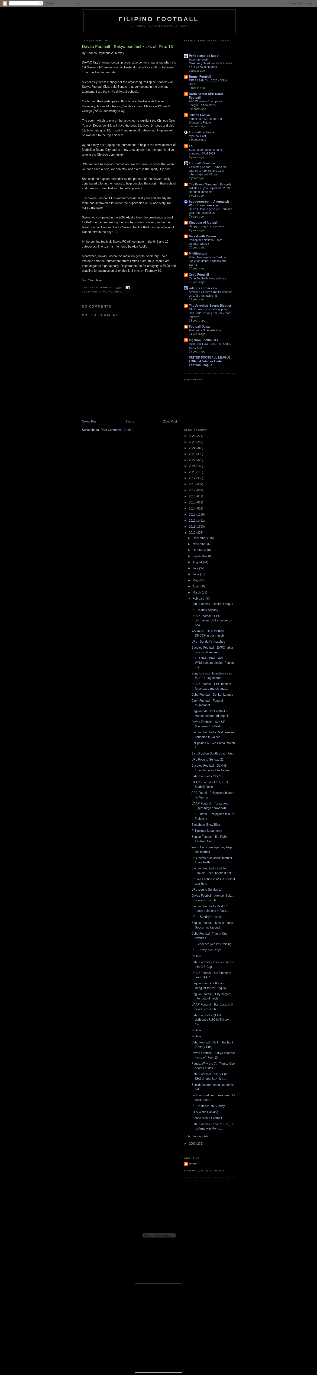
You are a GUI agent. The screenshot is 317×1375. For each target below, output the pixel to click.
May (196, 580)
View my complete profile (204, 1170)
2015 (192, 502)
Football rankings (201, 132)
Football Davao (199, 326)
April (196, 586)
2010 (192, 532)
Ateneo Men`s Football (206, 1118)
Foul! (192, 146)
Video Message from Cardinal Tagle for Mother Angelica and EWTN (207, 261)
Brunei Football (200, 76)
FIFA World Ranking (204, 1112)
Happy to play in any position (207, 226)
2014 (192, 508)
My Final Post (197, 136)
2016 (192, 496)
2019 (192, 478)
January (198, 1136)
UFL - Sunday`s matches (208, 641)
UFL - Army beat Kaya (206, 950)
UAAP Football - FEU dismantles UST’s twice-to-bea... (211, 620)
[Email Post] (127, 287)
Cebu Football (199, 274)
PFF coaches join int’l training (211, 944)
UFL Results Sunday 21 (207, 759)
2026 (192, 436)
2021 (192, 466)
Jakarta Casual (199, 115)
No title (196, 956)
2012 (192, 520)
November (200, 544)
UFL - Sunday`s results (207, 917)
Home (130, 421)
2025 (192, 442)
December (200, 538)
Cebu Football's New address (207, 278)
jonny (193, 1163)
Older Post (170, 421)
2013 (192, 514)
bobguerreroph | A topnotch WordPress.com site (209, 203)
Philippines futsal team (206, 830)
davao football (111, 291)
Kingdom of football (203, 222)
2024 (192, 448)
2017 (192, 490)
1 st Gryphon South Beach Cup (212, 753)
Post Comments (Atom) (117, 430)
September (200, 556)
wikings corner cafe (203, 288)
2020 (192, 472)
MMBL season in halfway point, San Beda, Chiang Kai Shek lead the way (209, 313)
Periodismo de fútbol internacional (204, 57)
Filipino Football (159, 19)
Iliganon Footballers (203, 340)
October (198, 550)
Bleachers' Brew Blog (205, 824)
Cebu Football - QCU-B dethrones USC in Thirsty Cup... (210, 1019)
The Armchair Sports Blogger (210, 305)
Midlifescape (198, 253)
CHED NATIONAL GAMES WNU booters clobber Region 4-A (212, 663)
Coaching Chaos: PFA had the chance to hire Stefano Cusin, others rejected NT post (208, 170)
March (197, 592)
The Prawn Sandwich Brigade (210, 184)
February (199, 598)
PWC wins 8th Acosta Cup (205, 330)
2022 (192, 460)
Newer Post (89, 421)
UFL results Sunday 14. (207, 889)
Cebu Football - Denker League (212, 604)
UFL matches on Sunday (208, 1106)
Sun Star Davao (92, 280)
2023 (192, 454)
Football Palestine (202, 163)
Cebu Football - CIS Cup (207, 776)
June (196, 574)
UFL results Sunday (204, 610)
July (196, 568)
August (198, 562)
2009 (192, 1143)
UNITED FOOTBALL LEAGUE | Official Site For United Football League (210, 361)
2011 (192, 526)
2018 (192, 484)
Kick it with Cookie (202, 236)
